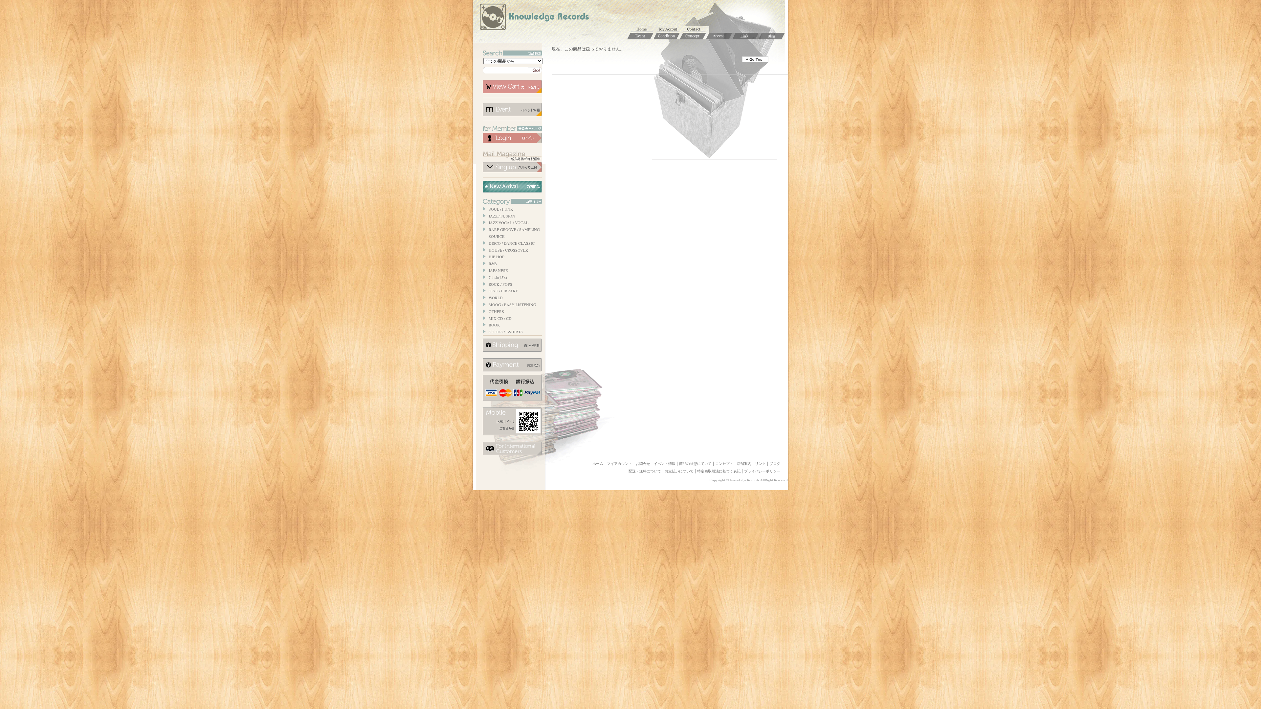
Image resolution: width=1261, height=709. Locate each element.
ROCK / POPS (500, 284)
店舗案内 (744, 464)
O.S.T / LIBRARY (503, 290)
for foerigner (512, 448)
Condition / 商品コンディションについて (666, 36)
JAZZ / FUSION (502, 216)
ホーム (643, 29)
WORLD (496, 297)
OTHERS (496, 311)
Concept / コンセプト (693, 36)
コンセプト (724, 464)
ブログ (774, 464)
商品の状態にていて (695, 464)
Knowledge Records (533, 18)
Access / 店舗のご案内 (719, 36)
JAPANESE (498, 270)
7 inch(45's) (498, 277)
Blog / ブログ (772, 36)
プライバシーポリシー (762, 471)
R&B (493, 263)
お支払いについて (512, 364)
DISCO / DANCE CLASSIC (512, 243)
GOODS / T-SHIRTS (506, 331)
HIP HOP (496, 256)
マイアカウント (670, 29)
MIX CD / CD (500, 318)
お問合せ (696, 29)
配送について (512, 345)
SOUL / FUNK (501, 209)
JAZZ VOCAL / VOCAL (508, 222)
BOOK (494, 324)
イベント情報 (512, 109)
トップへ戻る (755, 59)
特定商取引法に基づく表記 (719, 471)
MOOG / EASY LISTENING (512, 304)
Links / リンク (745, 36)
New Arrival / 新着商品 (512, 187)
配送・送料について (645, 471)
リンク (760, 464)
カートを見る (512, 86)
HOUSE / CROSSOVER (508, 250)
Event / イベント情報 (640, 36)
